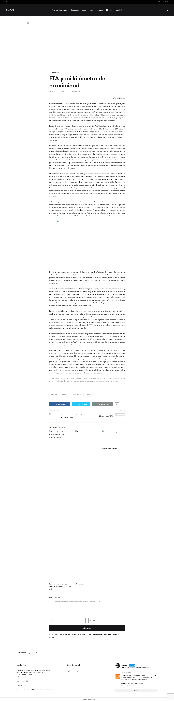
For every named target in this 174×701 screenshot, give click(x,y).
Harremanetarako (163, 2)
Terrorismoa (56, 72)
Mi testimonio (79, 584)
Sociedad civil (77, 394)
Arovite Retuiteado (126, 672)
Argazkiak (119, 10)
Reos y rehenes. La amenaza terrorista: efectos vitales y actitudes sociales (60, 586)
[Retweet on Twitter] (120, 672)
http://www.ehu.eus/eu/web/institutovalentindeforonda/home (34, 690)
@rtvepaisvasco (136, 675)
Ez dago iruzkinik (74, 91)
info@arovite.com (21, 685)
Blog (91, 10)
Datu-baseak (75, 10)
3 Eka (143, 675)
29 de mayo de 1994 (106, 416)
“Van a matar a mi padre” (110, 448)
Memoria (54, 394)
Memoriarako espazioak (59, 10)
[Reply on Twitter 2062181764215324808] (122, 686)
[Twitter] (79, 671)
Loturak (84, 10)
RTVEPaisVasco (127, 675)
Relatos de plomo (106, 188)
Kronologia (99, 10)
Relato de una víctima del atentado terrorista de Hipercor (71, 416)
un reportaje (95, 182)
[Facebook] (71, 671)
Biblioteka (109, 10)
